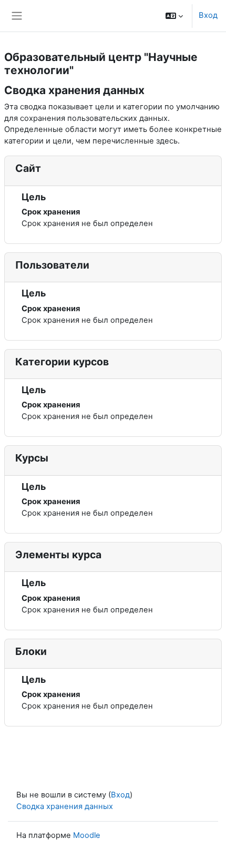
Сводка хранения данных (64, 806)
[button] (174, 16)
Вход (208, 15)
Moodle (86, 835)
